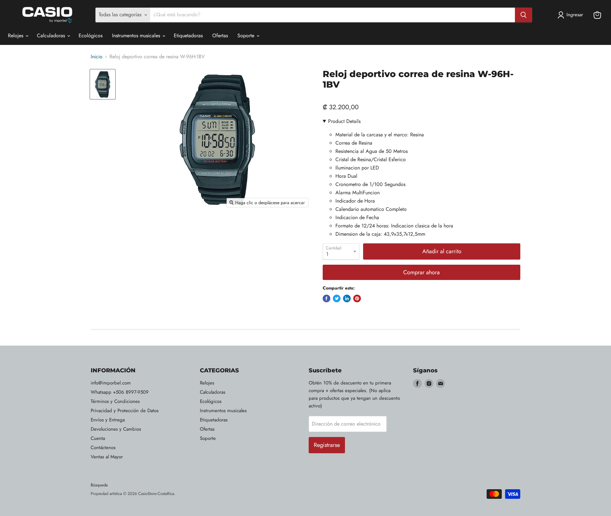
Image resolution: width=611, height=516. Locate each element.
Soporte (246, 35)
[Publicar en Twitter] (337, 298)
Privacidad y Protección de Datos (124, 410)
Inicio (96, 57)
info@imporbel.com (111, 382)
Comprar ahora (421, 272)
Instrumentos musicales (137, 35)
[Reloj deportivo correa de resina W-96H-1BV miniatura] (102, 84)
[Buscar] (523, 15)
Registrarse (327, 445)
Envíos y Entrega (108, 419)
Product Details (344, 121)
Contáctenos (103, 447)
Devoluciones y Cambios (116, 429)
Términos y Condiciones (115, 401)
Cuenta (98, 438)
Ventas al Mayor (107, 456)
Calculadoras (52, 35)
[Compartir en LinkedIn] (347, 298)
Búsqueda (99, 485)
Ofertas (220, 35)
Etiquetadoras (188, 35)
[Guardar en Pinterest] (357, 298)
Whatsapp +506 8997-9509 (120, 392)
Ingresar (574, 14)
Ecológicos (90, 35)
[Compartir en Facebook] (326, 298)
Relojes (16, 35)
